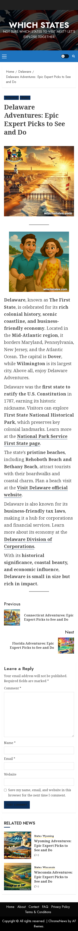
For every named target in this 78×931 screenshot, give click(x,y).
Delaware (11, 97)
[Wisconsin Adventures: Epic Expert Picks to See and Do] (17, 876)
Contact (34, 906)
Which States (39, 25)
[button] (4, 56)
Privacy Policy (60, 906)
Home (10, 906)
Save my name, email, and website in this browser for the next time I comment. (39, 792)
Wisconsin (49, 867)
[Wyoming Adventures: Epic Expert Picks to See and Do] (17, 845)
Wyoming (48, 836)
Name (10, 743)
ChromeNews (57, 921)
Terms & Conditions (38, 912)
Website (10, 774)
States (25, 97)
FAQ (45, 906)
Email (9, 758)
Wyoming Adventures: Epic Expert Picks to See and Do (52, 845)
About (21, 906)
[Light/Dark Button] (65, 56)
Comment (12, 688)
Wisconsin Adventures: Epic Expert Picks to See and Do (53, 877)
